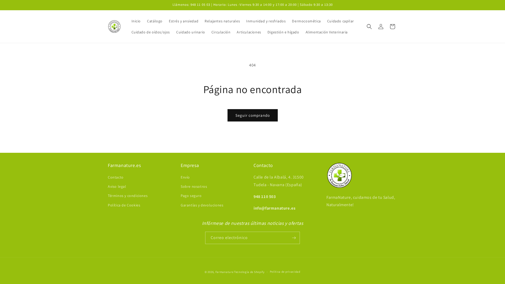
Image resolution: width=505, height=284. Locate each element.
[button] (369, 26)
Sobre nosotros (194, 186)
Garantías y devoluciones (202, 205)
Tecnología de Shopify (249, 272)
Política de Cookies (124, 205)
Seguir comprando (252, 115)
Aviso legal (117, 186)
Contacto (116, 177)
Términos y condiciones (128, 195)
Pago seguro (191, 195)
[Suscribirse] (294, 238)
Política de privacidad (285, 271)
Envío (185, 177)
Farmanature (224, 272)
